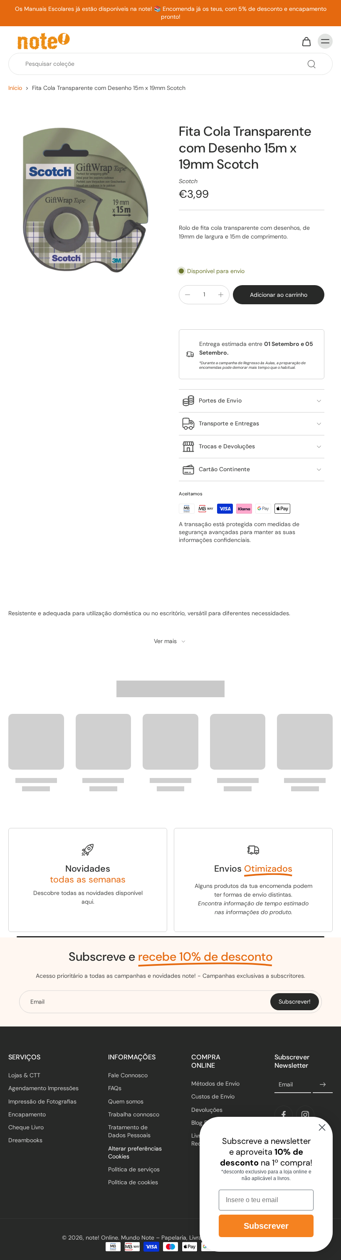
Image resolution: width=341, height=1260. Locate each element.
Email (286, 1085)
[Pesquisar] (311, 64)
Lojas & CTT (24, 1075)
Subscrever (266, 1225)
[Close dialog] (322, 1127)
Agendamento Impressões (43, 1088)
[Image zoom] (85, 200)
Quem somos (125, 1101)
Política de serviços (134, 1169)
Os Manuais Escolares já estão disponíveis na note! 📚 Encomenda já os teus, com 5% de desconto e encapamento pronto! (170, 12)
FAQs (114, 1088)
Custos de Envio (213, 1097)
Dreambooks (25, 1140)
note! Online (102, 1237)
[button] (278, 294)
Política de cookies (133, 1182)
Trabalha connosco (133, 1114)
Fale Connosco (128, 1075)
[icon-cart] (306, 41)
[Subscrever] (323, 1084)
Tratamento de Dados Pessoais (129, 1131)
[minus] (187, 294)
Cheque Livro (26, 1127)
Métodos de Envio (215, 1083)
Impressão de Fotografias (42, 1101)
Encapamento (27, 1114)
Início (15, 88)
